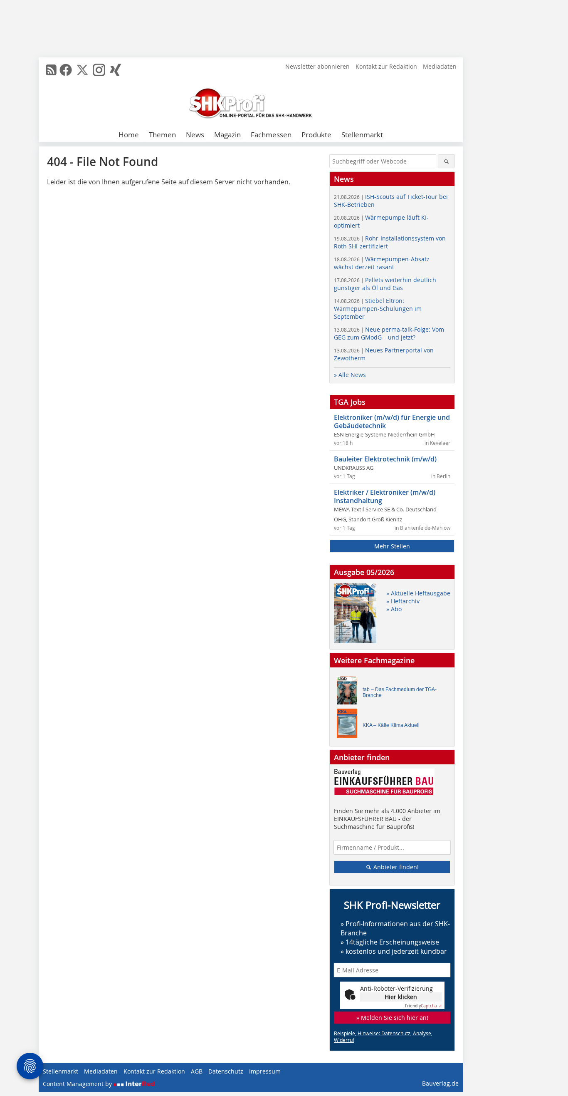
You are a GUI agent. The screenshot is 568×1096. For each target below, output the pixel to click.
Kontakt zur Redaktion (386, 66)
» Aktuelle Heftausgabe (418, 593)
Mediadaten (440, 66)
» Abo (394, 609)
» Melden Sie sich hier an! (392, 1018)
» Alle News (350, 375)
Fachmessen (271, 134)
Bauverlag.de (440, 1083)
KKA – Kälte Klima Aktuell (391, 725)
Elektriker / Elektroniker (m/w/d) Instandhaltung (384, 496)
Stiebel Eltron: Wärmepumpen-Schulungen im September (378, 308)
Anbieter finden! (395, 867)
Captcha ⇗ (423, 1006)
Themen (162, 134)
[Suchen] (446, 161)
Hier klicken (401, 997)
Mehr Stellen (392, 546)
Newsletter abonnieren (317, 66)
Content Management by (78, 1084)
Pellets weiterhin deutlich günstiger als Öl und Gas (385, 284)
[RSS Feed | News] (51, 70)
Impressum (265, 1071)
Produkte (316, 134)
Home (129, 134)
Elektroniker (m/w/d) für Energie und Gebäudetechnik (392, 421)
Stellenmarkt (362, 134)
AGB (197, 1071)
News (195, 134)
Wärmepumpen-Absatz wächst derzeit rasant (382, 263)
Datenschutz (225, 1071)
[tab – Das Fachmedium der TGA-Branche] (349, 692)
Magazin (227, 134)
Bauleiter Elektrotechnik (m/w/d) (385, 459)
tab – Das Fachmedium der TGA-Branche (400, 692)
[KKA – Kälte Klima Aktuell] (349, 725)
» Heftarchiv (403, 601)
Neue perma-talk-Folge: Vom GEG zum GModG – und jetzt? (389, 333)
